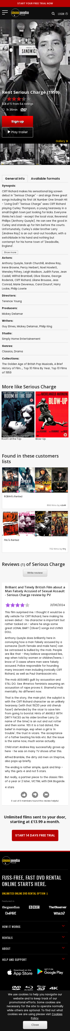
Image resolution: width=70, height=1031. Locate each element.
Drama (18, 351)
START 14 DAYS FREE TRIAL (35, 835)
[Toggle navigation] (6, 12)
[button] (52, 13)
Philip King (45, 326)
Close (35, 1025)
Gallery (61, 141)
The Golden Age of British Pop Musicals (27, 364)
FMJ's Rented (11, 540)
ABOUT (6, 948)
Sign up (17, 121)
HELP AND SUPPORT (14, 959)
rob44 (63, 505)
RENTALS (7, 937)
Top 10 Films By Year (37, 368)
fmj (64, 548)
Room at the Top (11, 439)
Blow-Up (41, 439)
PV (49, 595)
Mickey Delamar (12, 314)
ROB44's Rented (13, 496)
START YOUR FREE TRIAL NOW (35, 3)
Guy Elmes (9, 326)
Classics (7, 351)
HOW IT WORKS (11, 926)
